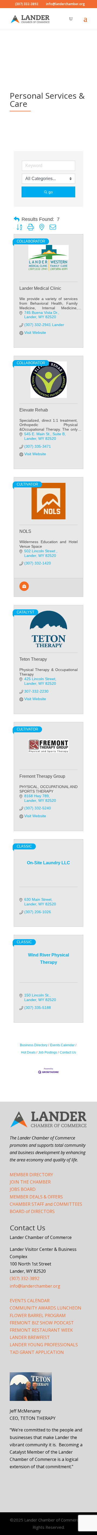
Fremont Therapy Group (42, 776)
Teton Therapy (33, 659)
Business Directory (33, 1045)
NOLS (25, 531)
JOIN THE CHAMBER (30, 1182)
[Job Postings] (24, 589)
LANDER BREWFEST (30, 1337)
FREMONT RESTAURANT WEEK (41, 1330)
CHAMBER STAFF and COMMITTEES (46, 1204)
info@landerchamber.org (35, 1286)
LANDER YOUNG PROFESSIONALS (44, 1345)
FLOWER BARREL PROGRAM (38, 1315)
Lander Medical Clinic (40, 288)
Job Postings (47, 1052)
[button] (16, 219)
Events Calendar (62, 1045)
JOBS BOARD (23, 1189)
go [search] (50, 192)
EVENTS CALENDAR (30, 1301)
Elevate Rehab (33, 410)
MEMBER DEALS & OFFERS (36, 1197)
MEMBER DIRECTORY (31, 1175)
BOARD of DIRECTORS (32, 1211)
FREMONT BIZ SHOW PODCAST (42, 1323)
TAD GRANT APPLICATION (37, 1352)
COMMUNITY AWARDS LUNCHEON (45, 1308)
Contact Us (68, 1052)
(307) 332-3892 (24, 1278)
